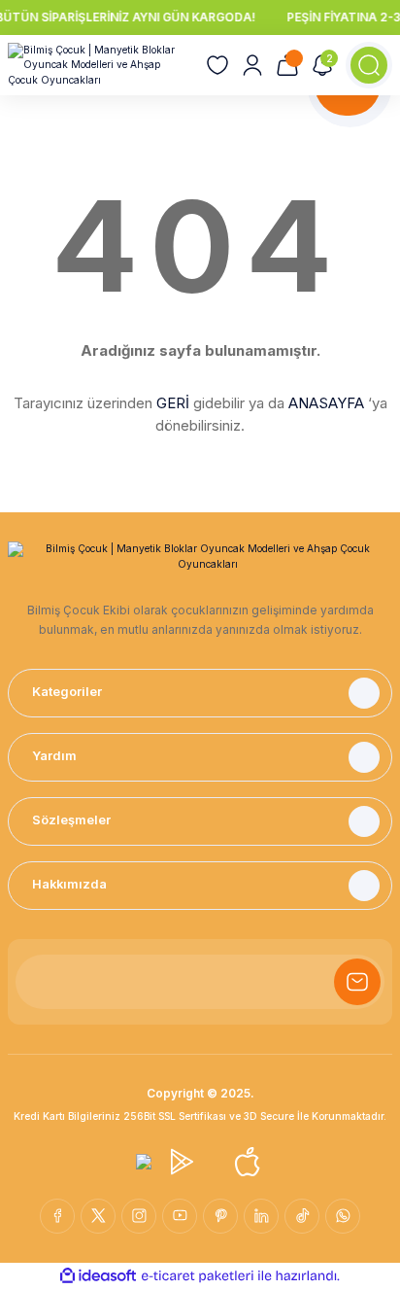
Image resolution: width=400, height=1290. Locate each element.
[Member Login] (252, 65)
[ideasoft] (98, 1276)
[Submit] (357, 982)
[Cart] (287, 65)
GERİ (172, 403)
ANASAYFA (326, 403)
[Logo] (99, 65)
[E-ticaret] (197, 1276)
